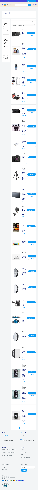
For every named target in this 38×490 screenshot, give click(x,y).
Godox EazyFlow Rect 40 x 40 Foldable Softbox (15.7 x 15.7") (23, 353)
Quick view (31, 35)
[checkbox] (6, 24)
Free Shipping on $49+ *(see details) (8, 1)
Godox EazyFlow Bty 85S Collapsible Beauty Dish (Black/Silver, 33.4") (24, 272)
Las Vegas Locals (32, 1)
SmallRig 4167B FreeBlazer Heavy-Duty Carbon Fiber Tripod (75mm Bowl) (24, 175)
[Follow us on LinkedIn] (14, 477)
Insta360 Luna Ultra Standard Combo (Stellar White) (24, 80)
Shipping (3, 466)
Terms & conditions (5, 467)
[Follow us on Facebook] (2, 477)
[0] (35, 4)
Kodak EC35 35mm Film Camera (23, 34)
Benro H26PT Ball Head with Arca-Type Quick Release (23, 319)
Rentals (22, 454)
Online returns (4, 462)
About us (22, 449)
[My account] (33, 4)
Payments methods (5, 464)
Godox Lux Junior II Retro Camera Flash (23, 211)
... (24, 428)
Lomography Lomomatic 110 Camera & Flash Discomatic (24, 243)
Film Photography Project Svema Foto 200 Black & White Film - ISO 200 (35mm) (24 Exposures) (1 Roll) (24, 374)
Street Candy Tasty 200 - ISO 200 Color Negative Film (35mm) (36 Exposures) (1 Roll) (24, 50)
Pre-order (31, 109)
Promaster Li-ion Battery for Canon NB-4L (24, 144)
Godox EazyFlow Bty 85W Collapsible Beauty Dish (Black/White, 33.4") (24, 288)
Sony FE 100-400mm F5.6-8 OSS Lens (23, 111)
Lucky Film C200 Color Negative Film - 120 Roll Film (23, 227)
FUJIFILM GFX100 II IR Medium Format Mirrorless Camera (24, 158)
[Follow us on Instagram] (6, 477)
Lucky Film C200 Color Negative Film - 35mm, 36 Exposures (24, 96)
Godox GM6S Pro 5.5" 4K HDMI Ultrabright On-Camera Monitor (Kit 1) (24, 194)
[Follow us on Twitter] (4, 477)
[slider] (3, 57)
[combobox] (21, 5)
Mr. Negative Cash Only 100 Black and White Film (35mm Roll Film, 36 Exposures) (24, 127)
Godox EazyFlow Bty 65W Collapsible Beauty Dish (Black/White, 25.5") (24, 336)
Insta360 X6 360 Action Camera (23, 66)
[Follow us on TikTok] (12, 477)
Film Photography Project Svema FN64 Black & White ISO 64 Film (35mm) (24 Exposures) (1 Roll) (24, 416)
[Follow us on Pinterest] (8, 477)
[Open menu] (2, 4)
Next (32, 428)
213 (26, 428)
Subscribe (24, 470)
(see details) (6, 435)
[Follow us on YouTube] (10, 477)
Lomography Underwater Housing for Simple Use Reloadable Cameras (24, 256)
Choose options (31, 32)
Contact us (22, 450)
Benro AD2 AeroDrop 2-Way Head (23, 303)
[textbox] (4, 54)
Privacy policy (4, 469)
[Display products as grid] (32, 21)
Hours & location (23, 452)
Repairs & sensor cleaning (25, 457)
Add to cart (32, 49)
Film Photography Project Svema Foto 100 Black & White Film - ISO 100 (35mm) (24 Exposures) (24, 394)
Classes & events (24, 455)
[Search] (29, 5)
